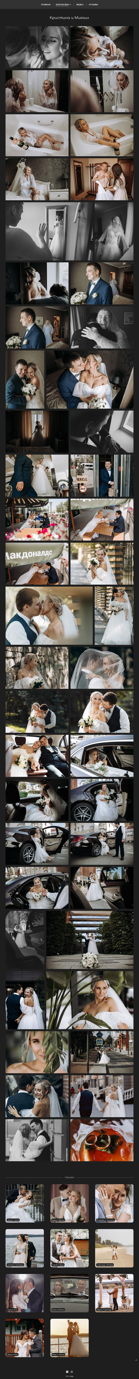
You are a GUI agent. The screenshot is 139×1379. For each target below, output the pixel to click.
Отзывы (93, 4)
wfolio (71, 1376)
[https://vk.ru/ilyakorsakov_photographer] (67, 1371)
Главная (45, 4)
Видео (79, 4)
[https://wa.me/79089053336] (72, 1371)
